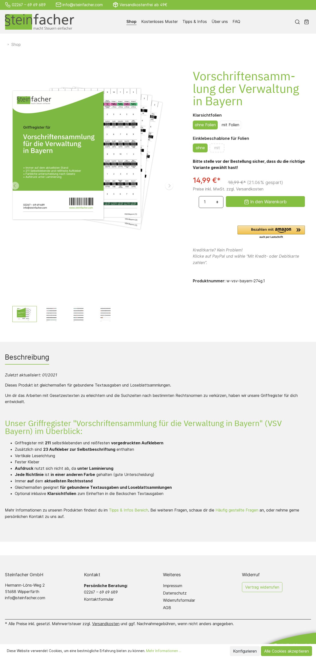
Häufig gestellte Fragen (237, 510)
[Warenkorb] (306, 22)
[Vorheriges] (15, 186)
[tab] (27, 357)
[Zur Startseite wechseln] (39, 22)
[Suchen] (297, 22)
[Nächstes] (169, 186)
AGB (167, 607)
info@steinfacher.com (82, 4)
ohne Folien (205, 124)
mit (217, 147)
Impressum (172, 585)
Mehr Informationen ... (163, 651)
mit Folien (230, 124)
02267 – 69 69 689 (29, 4)
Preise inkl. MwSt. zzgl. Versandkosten (228, 188)
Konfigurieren (245, 651)
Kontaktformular (99, 599)
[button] (271, 232)
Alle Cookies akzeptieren (286, 651)
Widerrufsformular (179, 600)
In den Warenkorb (268, 201)
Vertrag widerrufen (262, 587)
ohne (200, 147)
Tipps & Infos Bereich (128, 510)
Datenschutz (175, 593)
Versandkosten (105, 623)
